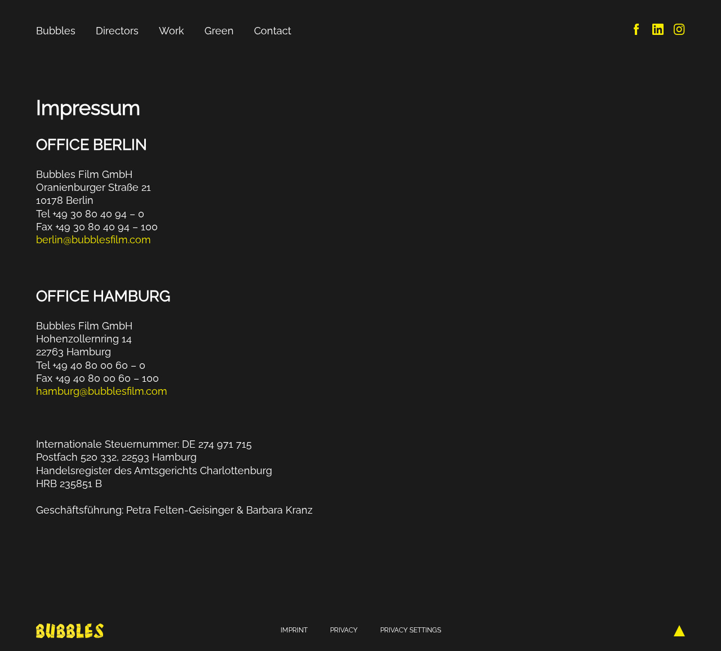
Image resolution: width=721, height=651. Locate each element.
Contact (272, 31)
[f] (636, 31)
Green (219, 31)
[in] (658, 31)
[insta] (679, 31)
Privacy (344, 630)
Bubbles (55, 31)
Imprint (294, 630)
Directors (117, 31)
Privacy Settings (410, 630)
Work (171, 31)
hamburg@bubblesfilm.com (101, 391)
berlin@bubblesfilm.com (93, 240)
